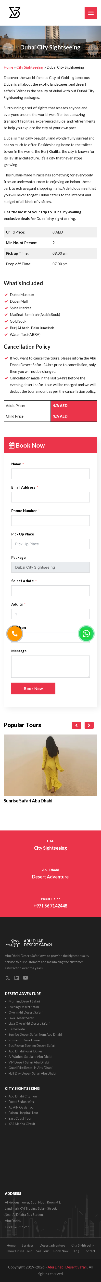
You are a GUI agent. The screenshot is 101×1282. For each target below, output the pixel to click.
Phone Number (24, 510)
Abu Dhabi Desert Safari (67, 1267)
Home (8, 67)
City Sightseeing (29, 67)
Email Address (23, 487)
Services (28, 1245)
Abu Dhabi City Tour (23, 1096)
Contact (89, 1251)
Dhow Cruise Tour (19, 1251)
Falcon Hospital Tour (23, 1113)
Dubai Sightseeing (21, 1102)
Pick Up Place (22, 534)
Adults (17, 604)
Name (16, 464)
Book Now (33, 688)
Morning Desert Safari (24, 1001)
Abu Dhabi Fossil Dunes (25, 1051)
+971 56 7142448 (18, 1227)
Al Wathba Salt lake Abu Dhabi (30, 1057)
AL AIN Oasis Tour (22, 1107)
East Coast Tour (20, 1118)
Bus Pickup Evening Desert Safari (32, 1045)
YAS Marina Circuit (22, 1124)
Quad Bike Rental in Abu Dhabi (30, 1068)
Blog (76, 1251)
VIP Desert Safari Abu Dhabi (29, 1062)
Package (18, 557)
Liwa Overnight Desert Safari (29, 1023)
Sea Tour (42, 1251)
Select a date (22, 580)
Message (19, 651)
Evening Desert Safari (24, 1007)
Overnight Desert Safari (25, 1012)
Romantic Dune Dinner (25, 1040)
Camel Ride (17, 1029)
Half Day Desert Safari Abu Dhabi (32, 1073)
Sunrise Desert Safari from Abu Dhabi (35, 1034)
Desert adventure (52, 1245)
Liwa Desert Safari (21, 1018)
